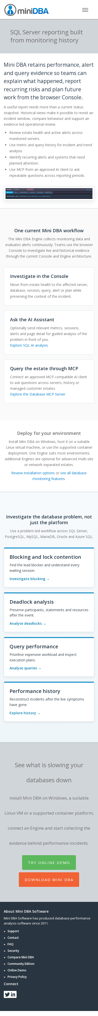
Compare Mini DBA (21, 957)
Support (13, 931)
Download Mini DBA (49, 879)
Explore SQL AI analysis (29, 345)
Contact (13, 937)
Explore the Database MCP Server (37, 394)
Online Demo (17, 970)
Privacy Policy (17, 977)
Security (13, 951)
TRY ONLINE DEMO (49, 862)
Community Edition (21, 964)
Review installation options (33, 473)
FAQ (11, 944)
